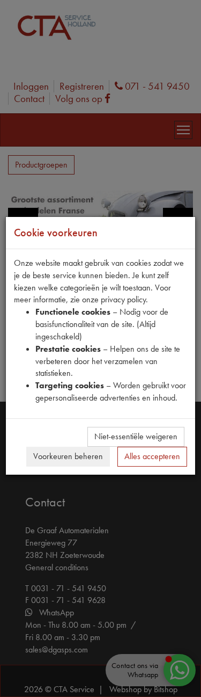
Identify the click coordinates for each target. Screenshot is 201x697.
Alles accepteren (152, 456)
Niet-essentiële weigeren (135, 436)
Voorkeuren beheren (68, 456)
